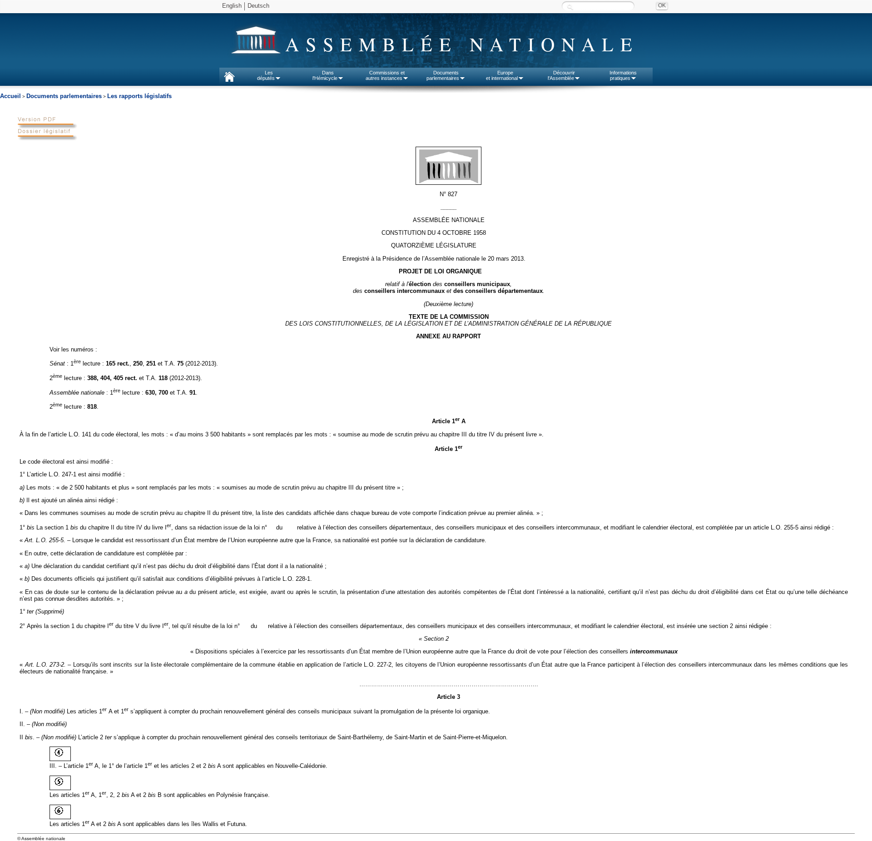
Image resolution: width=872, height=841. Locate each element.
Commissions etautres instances (385, 75)
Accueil (10, 96)
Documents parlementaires (64, 96)
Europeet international (502, 75)
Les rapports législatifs (139, 96)
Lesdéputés (266, 75)
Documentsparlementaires (442, 75)
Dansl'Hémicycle (324, 75)
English (232, 5)
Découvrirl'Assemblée (561, 75)
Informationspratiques (623, 75)
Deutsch (258, 5)
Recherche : (570, 6)
